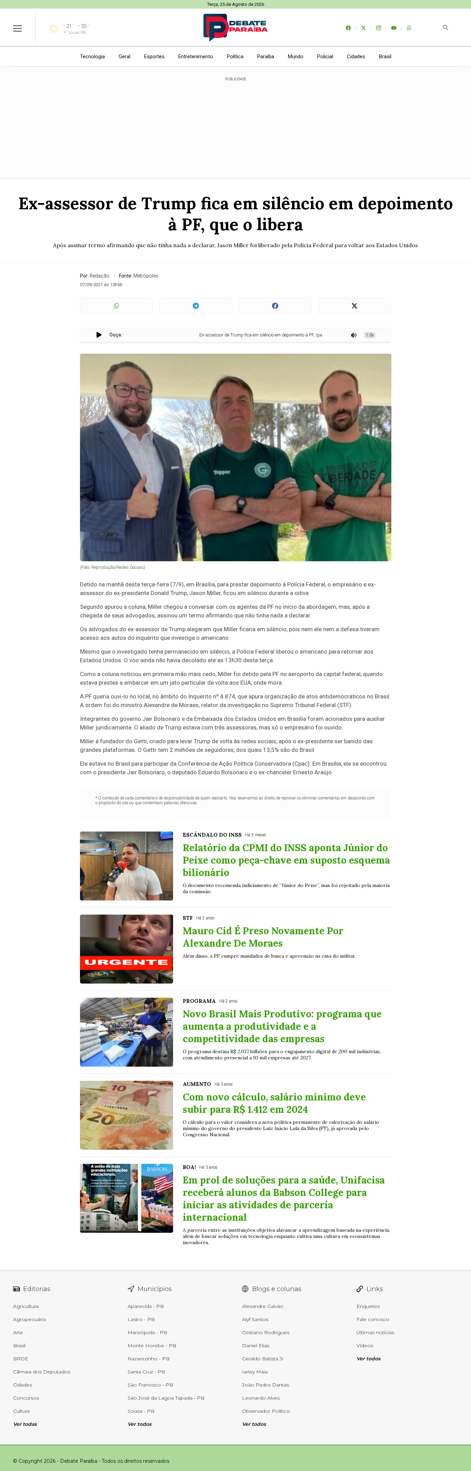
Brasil (385, 56)
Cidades (356, 56)
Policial (325, 56)
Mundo (295, 56)
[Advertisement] (235, 124)
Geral (124, 56)
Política (235, 56)
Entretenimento (195, 56)
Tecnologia (92, 56)
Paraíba (265, 56)
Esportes (154, 56)
